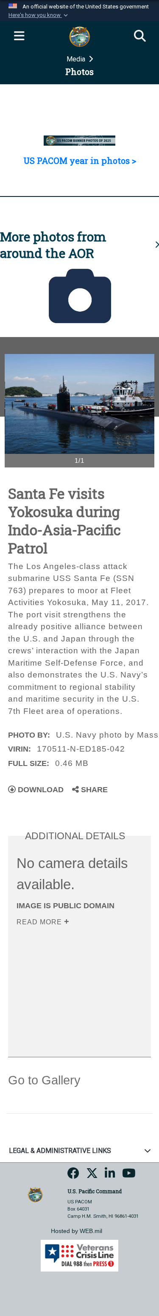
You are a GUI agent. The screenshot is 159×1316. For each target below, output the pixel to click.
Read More (40, 922)
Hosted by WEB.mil (76, 1231)
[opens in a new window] (73, 1176)
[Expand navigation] (19, 36)
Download (40, 789)
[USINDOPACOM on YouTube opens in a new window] (129, 1176)
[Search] (140, 36)
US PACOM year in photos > (79, 160)
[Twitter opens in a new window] (92, 1176)
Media (77, 59)
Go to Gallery (44, 1080)
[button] (39, 15)
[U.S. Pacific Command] (35, 1194)
